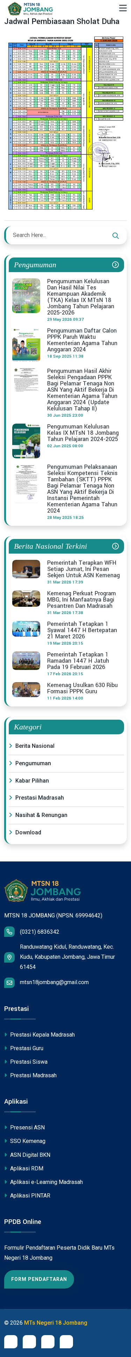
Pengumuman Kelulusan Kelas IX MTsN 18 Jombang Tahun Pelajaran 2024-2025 (83, 433)
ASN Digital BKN (29, 1155)
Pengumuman (32, 763)
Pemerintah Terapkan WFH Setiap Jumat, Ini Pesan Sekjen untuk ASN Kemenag (83, 569)
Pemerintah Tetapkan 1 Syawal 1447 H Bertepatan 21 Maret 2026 (82, 630)
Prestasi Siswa (28, 1061)
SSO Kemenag (27, 1141)
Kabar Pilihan (31, 780)
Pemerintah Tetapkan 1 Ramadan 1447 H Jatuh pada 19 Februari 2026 (78, 661)
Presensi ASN (27, 1127)
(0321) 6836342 (39, 932)
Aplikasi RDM (26, 1168)
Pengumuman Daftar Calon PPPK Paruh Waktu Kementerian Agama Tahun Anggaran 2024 (82, 340)
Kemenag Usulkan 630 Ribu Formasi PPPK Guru (82, 688)
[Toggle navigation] (123, 8)
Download (27, 832)
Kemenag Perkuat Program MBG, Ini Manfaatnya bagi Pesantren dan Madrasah (81, 599)
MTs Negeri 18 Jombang (55, 1322)
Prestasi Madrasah (39, 797)
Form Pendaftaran (39, 1279)
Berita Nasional (34, 746)
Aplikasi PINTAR (29, 1195)
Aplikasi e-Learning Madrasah (46, 1182)
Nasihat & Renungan (40, 815)
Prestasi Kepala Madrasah (42, 1034)
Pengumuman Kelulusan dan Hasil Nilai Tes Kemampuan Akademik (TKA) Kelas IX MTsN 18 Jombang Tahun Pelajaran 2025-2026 (80, 297)
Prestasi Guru (26, 1048)
